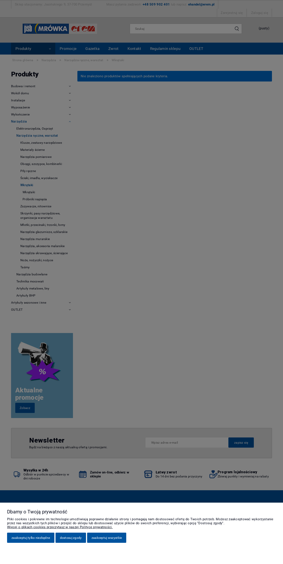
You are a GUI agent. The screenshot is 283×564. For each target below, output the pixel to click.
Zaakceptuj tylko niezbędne (30, 537)
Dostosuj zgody (71, 537)
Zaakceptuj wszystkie (107, 537)
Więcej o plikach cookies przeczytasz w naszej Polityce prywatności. (60, 527)
